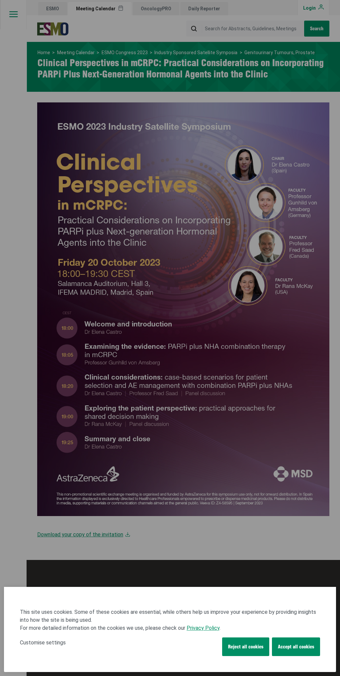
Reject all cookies (245, 647)
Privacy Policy (203, 628)
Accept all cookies (296, 647)
